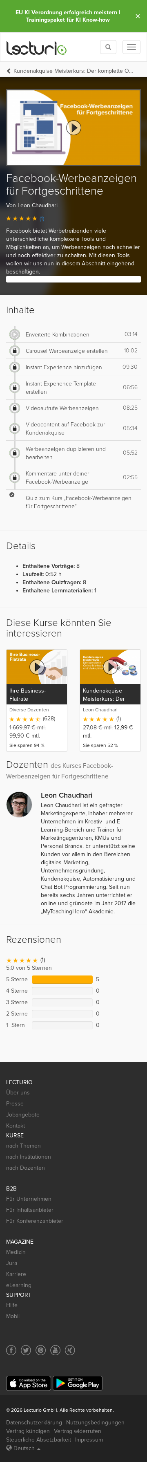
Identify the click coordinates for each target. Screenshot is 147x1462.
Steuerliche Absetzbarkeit (38, 1439)
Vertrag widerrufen (77, 1431)
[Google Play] (77, 1383)
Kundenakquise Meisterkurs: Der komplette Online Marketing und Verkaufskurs (74, 70)
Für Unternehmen (28, 1198)
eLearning (18, 1285)
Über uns (18, 1092)
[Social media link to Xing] (70, 1350)
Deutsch (24, 1448)
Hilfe (12, 1305)
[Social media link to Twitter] (26, 1350)
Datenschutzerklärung (34, 1422)
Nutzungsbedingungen (95, 1422)
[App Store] (28, 1383)
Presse (15, 1103)
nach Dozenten (25, 1167)
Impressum (89, 1439)
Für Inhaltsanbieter (29, 1209)
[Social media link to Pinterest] (41, 1350)
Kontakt (15, 1125)
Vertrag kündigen (28, 1431)
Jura (11, 1263)
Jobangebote (23, 1114)
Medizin (16, 1252)
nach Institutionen (28, 1156)
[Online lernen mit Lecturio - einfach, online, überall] (37, 47)
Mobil (13, 1316)
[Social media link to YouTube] (55, 1350)
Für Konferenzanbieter (34, 1221)
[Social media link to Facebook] (11, 1350)
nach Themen (23, 1145)
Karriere (16, 1274)
